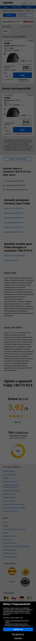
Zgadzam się (18, 629)
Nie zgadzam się (18, 634)
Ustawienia (18, 638)
